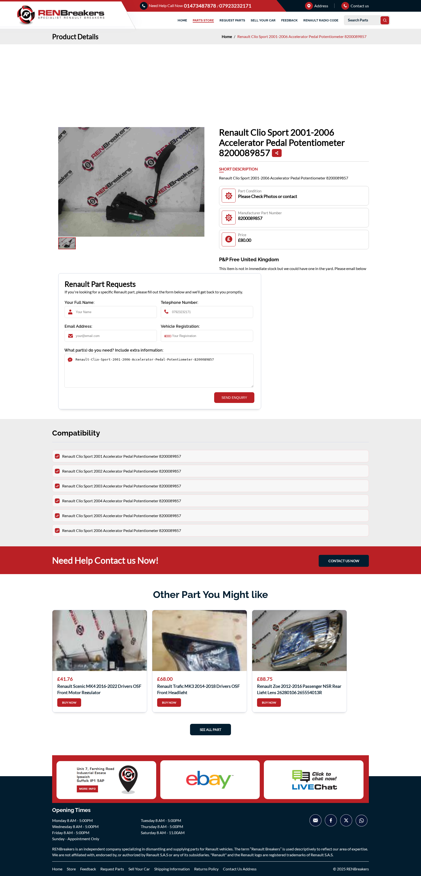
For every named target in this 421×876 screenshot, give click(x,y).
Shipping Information (172, 869)
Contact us (359, 5)
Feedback (88, 869)
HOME (182, 20)
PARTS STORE (203, 20)
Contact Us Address (240, 869)
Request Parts (112, 869)
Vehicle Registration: (180, 326)
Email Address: (78, 326)
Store (71, 869)
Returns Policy (206, 869)
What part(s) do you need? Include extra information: (113, 350)
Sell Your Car (139, 869)
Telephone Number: (179, 302)
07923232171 (235, 6)
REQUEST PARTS (232, 20)
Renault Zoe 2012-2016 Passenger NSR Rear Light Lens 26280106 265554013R (299, 688)
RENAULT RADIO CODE (320, 20)
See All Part (210, 729)
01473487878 (200, 6)
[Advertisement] (210, 81)
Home (227, 36)
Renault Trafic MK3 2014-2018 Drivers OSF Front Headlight (198, 688)
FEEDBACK (289, 20)
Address (321, 5)
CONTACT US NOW (343, 561)
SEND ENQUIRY (234, 398)
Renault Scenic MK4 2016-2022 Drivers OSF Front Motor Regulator (99, 688)
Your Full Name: (80, 302)
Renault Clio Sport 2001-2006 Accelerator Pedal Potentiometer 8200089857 (301, 36)
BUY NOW (69, 702)
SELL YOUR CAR (263, 20)
